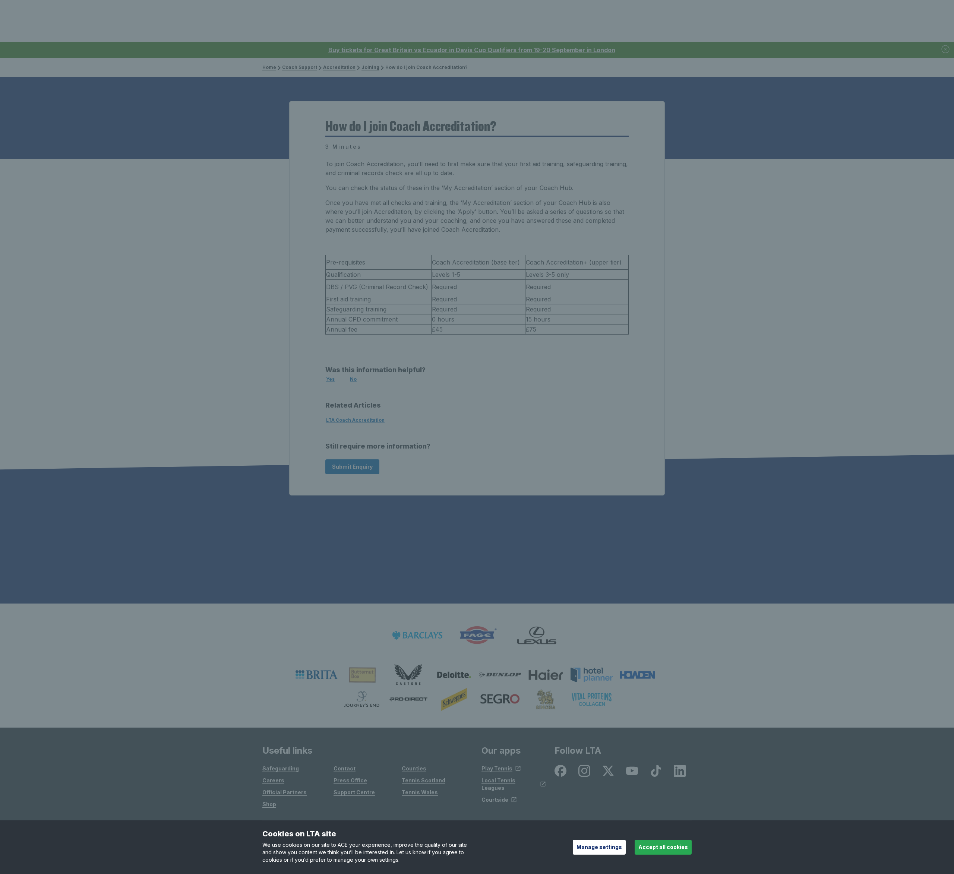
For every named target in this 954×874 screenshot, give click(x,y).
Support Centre (354, 792)
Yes (330, 379)
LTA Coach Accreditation (355, 420)
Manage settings (599, 847)
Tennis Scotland (423, 780)
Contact (345, 768)
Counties (414, 768)
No (353, 379)
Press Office (350, 780)
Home (269, 67)
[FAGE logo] (477, 635)
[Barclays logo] (417, 635)
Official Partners (284, 792)
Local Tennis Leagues (498, 784)
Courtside (494, 800)
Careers (273, 780)
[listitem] (317, 674)
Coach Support (299, 67)
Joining (370, 67)
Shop (269, 804)
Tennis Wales (420, 792)
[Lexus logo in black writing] (537, 635)
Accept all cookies (663, 847)
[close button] (946, 50)
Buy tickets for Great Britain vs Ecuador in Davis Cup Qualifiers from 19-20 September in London (471, 50)
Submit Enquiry (352, 466)
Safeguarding (280, 768)
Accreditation (339, 67)
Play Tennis (496, 768)
